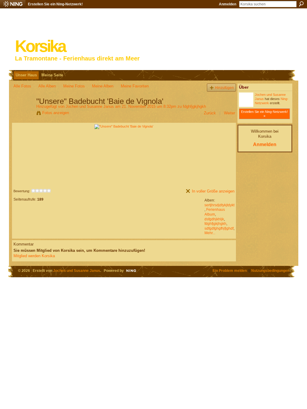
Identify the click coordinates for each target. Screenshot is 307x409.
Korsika (40, 46)
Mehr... (209, 233)
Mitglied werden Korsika (34, 256)
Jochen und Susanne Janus (90, 106)
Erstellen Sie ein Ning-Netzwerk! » (264, 114)
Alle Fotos (22, 86)
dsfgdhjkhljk (214, 219)
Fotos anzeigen (55, 112)
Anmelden (227, 4)
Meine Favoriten (135, 86)
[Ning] (12, 4)
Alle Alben (47, 86)
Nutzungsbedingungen (270, 270)
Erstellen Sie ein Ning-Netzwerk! (55, 4)
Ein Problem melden (230, 270)
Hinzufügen (224, 88)
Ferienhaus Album (214, 211)
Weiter (229, 113)
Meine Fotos (74, 86)
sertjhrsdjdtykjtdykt (219, 205)
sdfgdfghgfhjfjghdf (219, 228)
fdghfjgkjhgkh (194, 106)
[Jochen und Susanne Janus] (23, 114)
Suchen (301, 4)
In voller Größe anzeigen (213, 191)
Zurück (210, 113)
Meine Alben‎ (102, 86)
